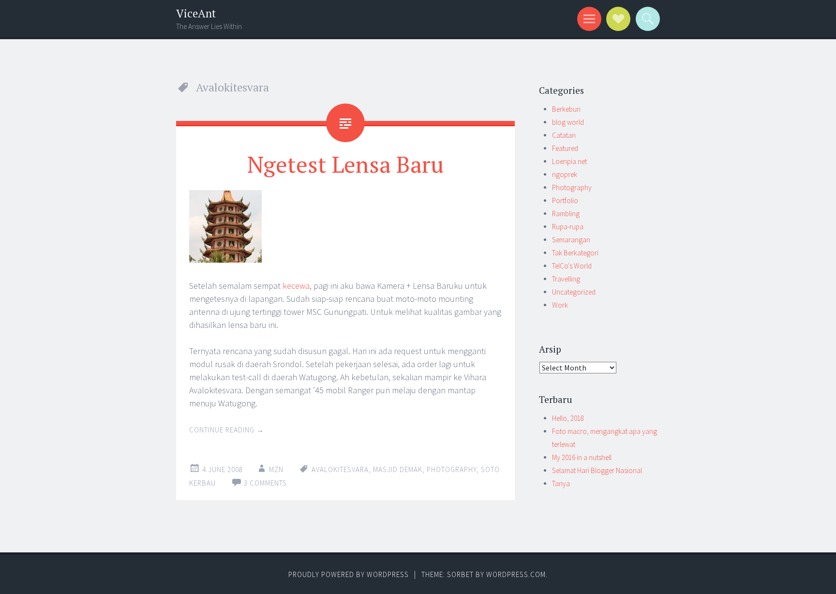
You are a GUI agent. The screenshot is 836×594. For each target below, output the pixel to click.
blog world (568, 122)
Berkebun (566, 109)
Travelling (566, 278)
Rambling (566, 213)
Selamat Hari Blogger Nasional (597, 470)
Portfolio (565, 200)
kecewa (296, 285)
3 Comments (265, 483)
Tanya (561, 483)
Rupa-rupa (567, 226)
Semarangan (571, 239)
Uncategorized (574, 292)
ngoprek (564, 174)
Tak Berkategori (575, 252)
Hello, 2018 (568, 418)
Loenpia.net (569, 161)
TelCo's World (572, 265)
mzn (276, 469)
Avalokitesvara (340, 469)
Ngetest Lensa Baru (345, 164)
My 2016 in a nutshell (582, 457)
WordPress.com (516, 574)
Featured (565, 148)
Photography (452, 469)
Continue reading (226, 429)
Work (560, 305)
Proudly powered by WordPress (348, 574)
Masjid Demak (397, 469)
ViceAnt (196, 13)
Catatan (564, 135)
